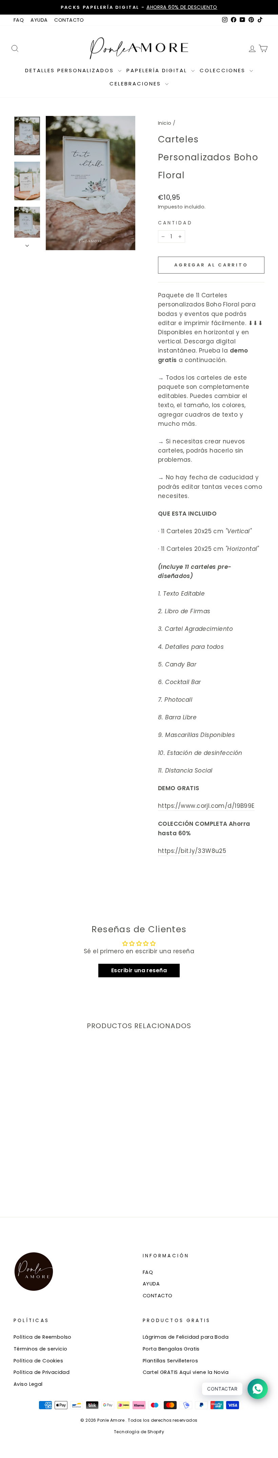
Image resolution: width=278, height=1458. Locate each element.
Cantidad (175, 223)
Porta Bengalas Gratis (171, 1348)
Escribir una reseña (139, 970)
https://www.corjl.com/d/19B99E (206, 806)
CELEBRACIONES (136, 83)
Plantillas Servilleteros (170, 1360)
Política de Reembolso (43, 1337)
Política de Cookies (38, 1360)
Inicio (165, 123)
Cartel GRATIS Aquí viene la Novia (186, 1372)
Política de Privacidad (42, 1372)
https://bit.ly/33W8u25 (192, 851)
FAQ (19, 20)
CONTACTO (69, 20)
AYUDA (39, 20)
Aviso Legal (28, 1384)
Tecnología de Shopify (139, 1432)
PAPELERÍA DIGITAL (158, 70)
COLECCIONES (224, 70)
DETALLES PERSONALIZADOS (70, 70)
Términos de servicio (40, 1348)
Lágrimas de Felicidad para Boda (186, 1337)
